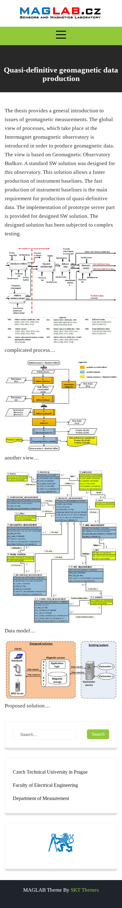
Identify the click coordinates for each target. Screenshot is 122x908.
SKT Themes (85, 890)
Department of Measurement (41, 798)
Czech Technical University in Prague (50, 772)
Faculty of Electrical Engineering (45, 785)
